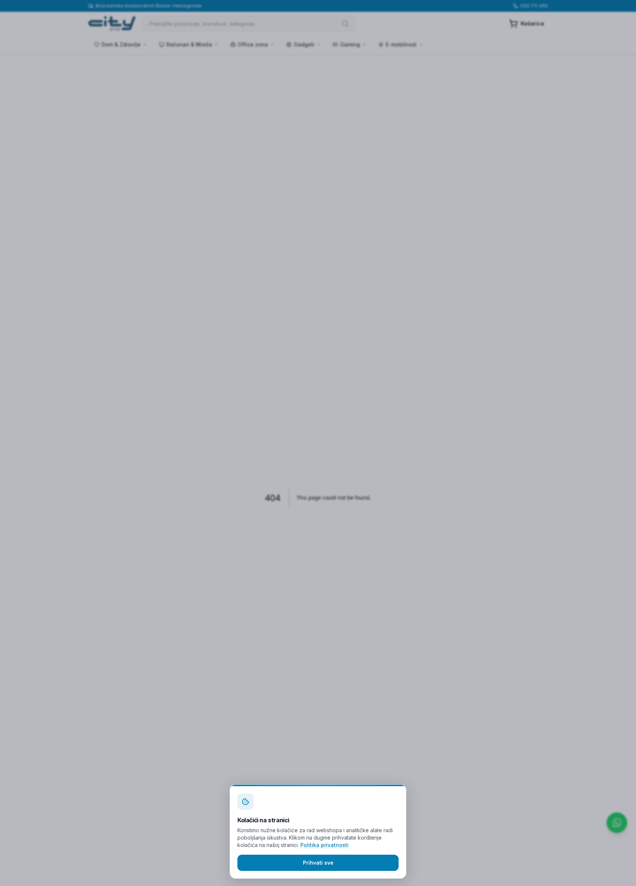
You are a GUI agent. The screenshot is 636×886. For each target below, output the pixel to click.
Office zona (253, 44)
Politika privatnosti (324, 845)
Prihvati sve (318, 862)
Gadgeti (304, 44)
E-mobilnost (401, 44)
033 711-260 (534, 5)
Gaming (350, 44)
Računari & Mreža (189, 44)
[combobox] (249, 23)
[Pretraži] (345, 23)
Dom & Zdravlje (121, 44)
